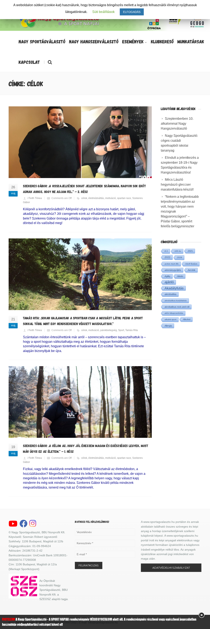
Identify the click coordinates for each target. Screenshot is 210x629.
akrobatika (170, 294)
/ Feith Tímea (34, 198)
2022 (167, 257)
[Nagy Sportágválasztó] (59, 27)
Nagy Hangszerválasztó (94, 41)
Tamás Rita (131, 330)
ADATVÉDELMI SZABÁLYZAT (171, 567)
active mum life (172, 264)
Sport (121, 330)
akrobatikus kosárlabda (176, 300)
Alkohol (186, 319)
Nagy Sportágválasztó (42, 41)
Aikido (180, 276)
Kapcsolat (29, 62)
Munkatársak (190, 41)
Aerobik (191, 270)
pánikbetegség (108, 330)
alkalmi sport (170, 319)
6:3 (166, 251)
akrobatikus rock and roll (177, 307)
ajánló (169, 282)
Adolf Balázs (191, 264)
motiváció (110, 198)
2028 (179, 257)
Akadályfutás (174, 288)
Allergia (168, 325)
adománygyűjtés (173, 270)
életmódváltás (96, 198)
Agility (167, 276)
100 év (178, 251)
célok (84, 198)
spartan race (124, 198)
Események (133, 41)
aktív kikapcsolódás (174, 313)
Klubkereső (162, 41)
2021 (190, 251)
